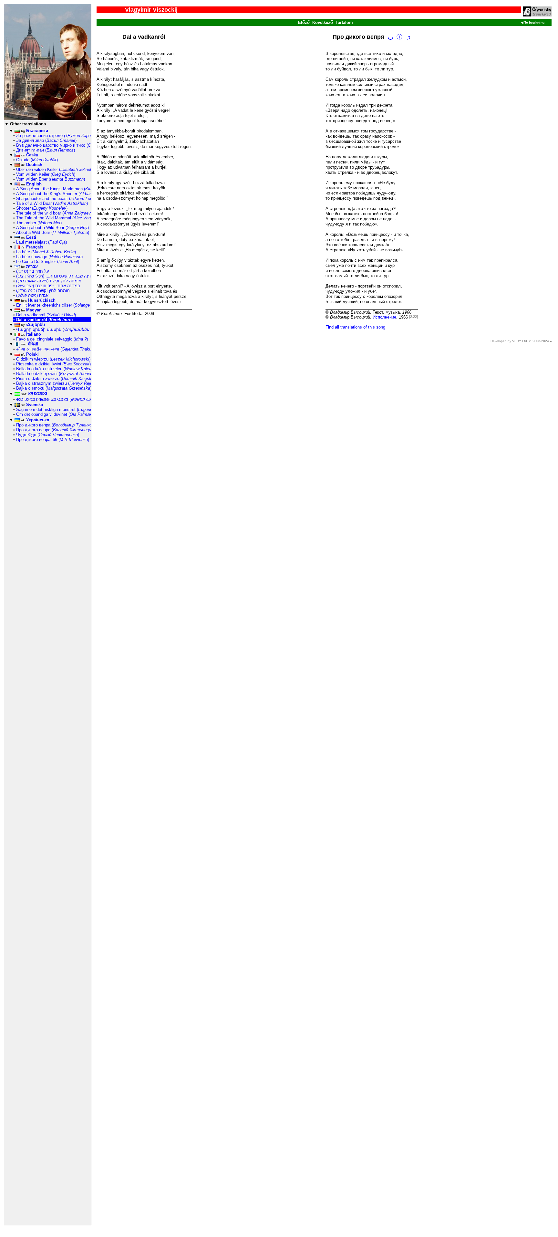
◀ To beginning (532, 22)
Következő (322, 22)
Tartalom (344, 22)
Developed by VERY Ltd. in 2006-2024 (520, 341)
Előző (304, 22)
